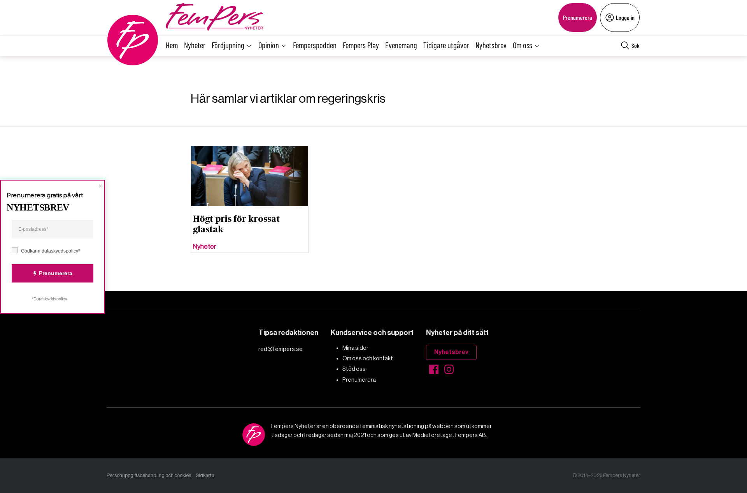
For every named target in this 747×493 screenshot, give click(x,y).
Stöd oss (354, 369)
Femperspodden (315, 45)
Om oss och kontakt (367, 358)
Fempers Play (361, 45)
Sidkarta (205, 475)
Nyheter (194, 45)
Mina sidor (355, 348)
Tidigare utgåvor (446, 45)
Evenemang (401, 45)
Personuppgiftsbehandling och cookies (149, 475)
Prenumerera (577, 17)
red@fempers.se (280, 349)
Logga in (625, 17)
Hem (172, 45)
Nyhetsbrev (491, 45)
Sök (635, 45)
